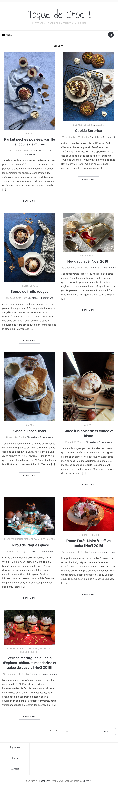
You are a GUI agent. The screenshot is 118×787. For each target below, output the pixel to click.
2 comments (109, 267)
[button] (7, 34)
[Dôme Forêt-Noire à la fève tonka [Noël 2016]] (88, 513)
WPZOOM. (87, 781)
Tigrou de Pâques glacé (29, 545)
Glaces (29, 133)
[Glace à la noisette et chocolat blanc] (88, 386)
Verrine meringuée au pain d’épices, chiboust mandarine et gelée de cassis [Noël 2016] (29, 663)
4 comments (50, 674)
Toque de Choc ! (59, 14)
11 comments (46, 551)
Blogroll (15, 758)
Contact (15, 768)
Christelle (41, 150)
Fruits (24, 285)
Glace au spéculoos (29, 431)
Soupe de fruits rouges (29, 291)
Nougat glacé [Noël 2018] (88, 261)
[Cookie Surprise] (88, 86)
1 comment (109, 137)
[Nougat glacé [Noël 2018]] (88, 232)
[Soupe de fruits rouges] (29, 247)
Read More (29, 201)
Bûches (83, 255)
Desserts (89, 125)
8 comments (105, 442)
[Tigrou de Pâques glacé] (29, 515)
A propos (15, 747)
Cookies (77, 125)
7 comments (46, 437)
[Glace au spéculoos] (29, 386)
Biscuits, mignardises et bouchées (24, 539)
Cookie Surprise (88, 131)
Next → (108, 731)
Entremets (83, 535)
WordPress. (45, 781)
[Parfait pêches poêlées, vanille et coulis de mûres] (29, 90)
